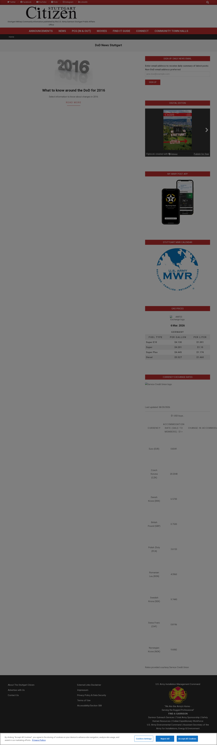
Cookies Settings (144, 739)
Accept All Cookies (187, 739)
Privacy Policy (39, 740)
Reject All (165, 739)
